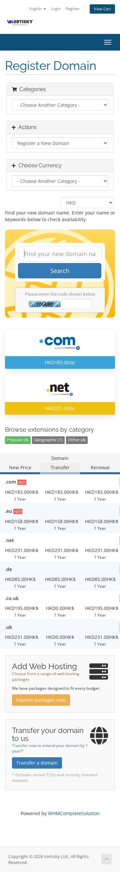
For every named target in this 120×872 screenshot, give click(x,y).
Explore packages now (41, 700)
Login (56, 8)
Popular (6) (18, 440)
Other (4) (77, 440)
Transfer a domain (37, 763)
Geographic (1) (48, 440)
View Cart (102, 8)
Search (59, 271)
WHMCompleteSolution (74, 813)
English (36, 8)
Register (73, 8)
